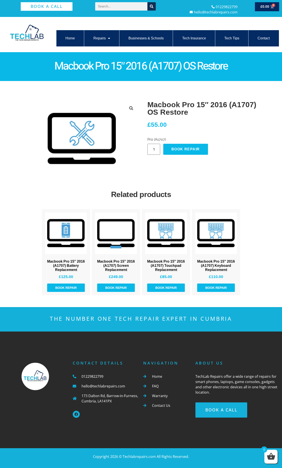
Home (70, 38)
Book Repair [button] (66, 287)
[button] (131, 108)
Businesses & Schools (146, 38)
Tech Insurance (194, 38)
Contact (264, 38)
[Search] (151, 6)
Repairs (99, 38)
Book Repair (185, 149)
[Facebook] (76, 414)
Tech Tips (231, 38)
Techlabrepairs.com (139, 456)
